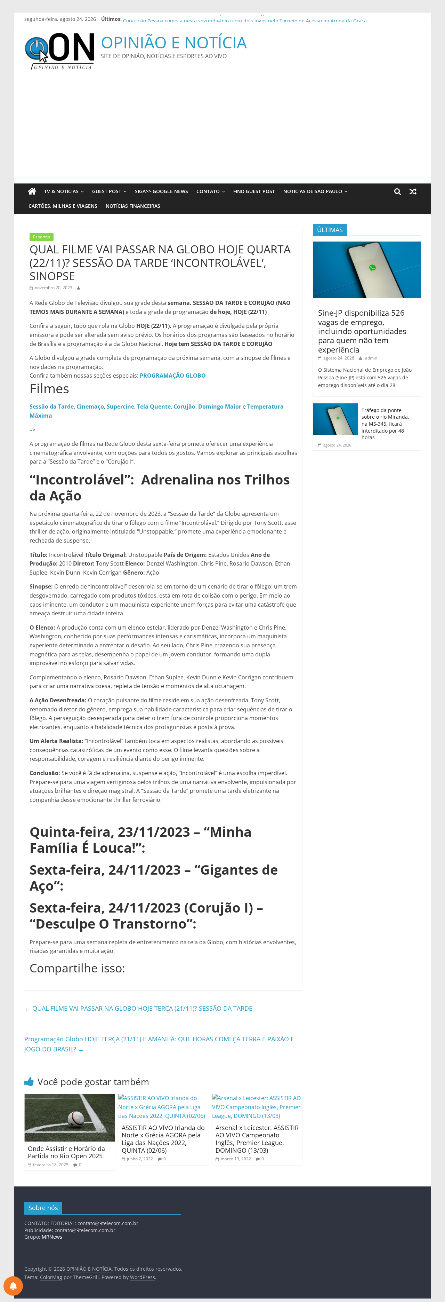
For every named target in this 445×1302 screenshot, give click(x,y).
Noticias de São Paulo (312, 191)
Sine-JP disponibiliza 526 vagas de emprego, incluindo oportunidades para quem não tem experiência (362, 331)
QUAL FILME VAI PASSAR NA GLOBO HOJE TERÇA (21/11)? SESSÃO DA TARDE (138, 1008)
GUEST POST (106, 191)
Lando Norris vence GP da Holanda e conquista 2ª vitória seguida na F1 (205, 19)
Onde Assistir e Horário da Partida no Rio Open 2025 (66, 1152)
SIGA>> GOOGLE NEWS (161, 191)
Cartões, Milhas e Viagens (63, 206)
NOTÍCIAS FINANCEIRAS (133, 206)
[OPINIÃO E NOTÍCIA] (32, 191)
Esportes (41, 237)
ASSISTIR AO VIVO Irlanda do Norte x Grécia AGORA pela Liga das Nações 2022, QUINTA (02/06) (163, 1138)
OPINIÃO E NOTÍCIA (174, 42)
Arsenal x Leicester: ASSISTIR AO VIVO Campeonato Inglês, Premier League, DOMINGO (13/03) (257, 1138)
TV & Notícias (61, 191)
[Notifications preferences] (13, 1286)
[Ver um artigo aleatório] (413, 191)
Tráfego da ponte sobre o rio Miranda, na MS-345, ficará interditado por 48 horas (385, 424)
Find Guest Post (254, 191)
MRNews (52, 1236)
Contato (208, 191)
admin (371, 358)
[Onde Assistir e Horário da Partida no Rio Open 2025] (69, 1098)
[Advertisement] (222, 130)
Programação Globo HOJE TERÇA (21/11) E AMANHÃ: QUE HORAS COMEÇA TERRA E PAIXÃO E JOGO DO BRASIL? (159, 1044)
